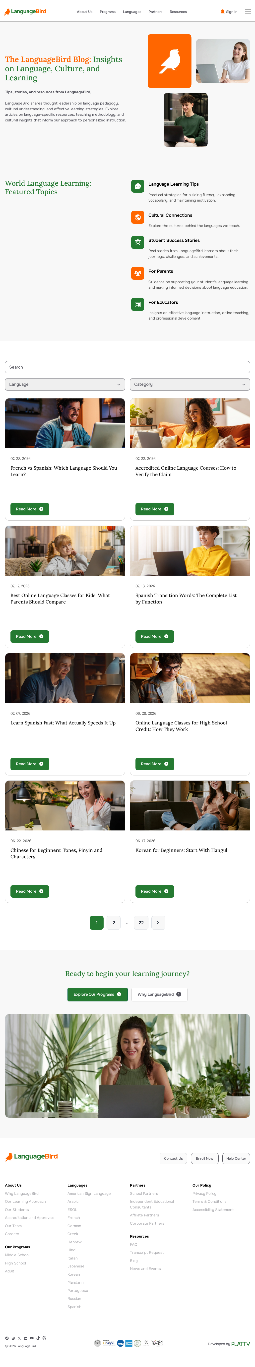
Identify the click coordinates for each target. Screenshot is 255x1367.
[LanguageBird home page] (25, 12)
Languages (132, 11)
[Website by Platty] (229, 1344)
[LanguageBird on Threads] (45, 1338)
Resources (178, 11)
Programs (108, 11)
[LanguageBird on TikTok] (39, 1338)
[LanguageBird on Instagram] (14, 1338)
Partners (155, 11)
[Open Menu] (248, 11)
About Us (84, 11)
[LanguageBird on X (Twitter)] (20, 1338)
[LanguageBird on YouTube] (33, 1338)
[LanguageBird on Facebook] (8, 1338)
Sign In (231, 11)
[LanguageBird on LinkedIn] (27, 1338)
